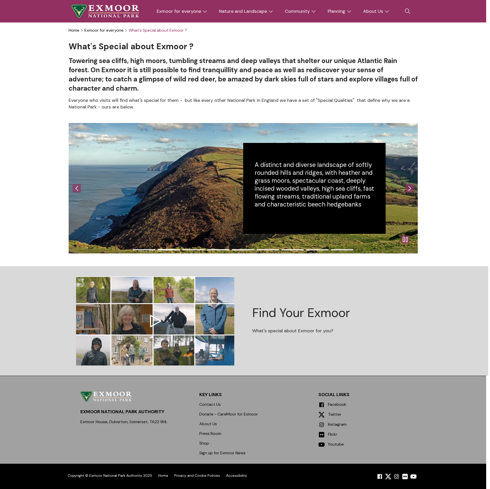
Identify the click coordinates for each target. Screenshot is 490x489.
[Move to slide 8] (342, 249)
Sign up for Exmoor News (222, 453)
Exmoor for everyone (179, 11)
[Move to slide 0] (144, 249)
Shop (204, 443)
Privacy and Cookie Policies (197, 475)
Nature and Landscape (243, 11)
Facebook (336, 404)
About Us (373, 11)
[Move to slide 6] (292, 249)
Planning (336, 11)
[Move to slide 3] (218, 249)
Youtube (335, 444)
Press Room (210, 433)
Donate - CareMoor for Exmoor (228, 414)
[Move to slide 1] (169, 249)
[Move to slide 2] (193, 249)
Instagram (337, 424)
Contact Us (210, 404)
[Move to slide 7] (317, 249)
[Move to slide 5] (268, 249)
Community (297, 11)
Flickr (332, 434)
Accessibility (236, 475)
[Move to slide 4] (243, 249)
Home (74, 30)
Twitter (334, 414)
